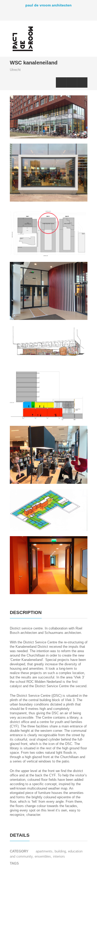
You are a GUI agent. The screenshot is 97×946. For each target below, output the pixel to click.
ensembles (42, 856)
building (60, 851)
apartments (44, 851)
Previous (61, 82)
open (82, 36)
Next (82, 82)
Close (71, 82)
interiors (58, 856)
